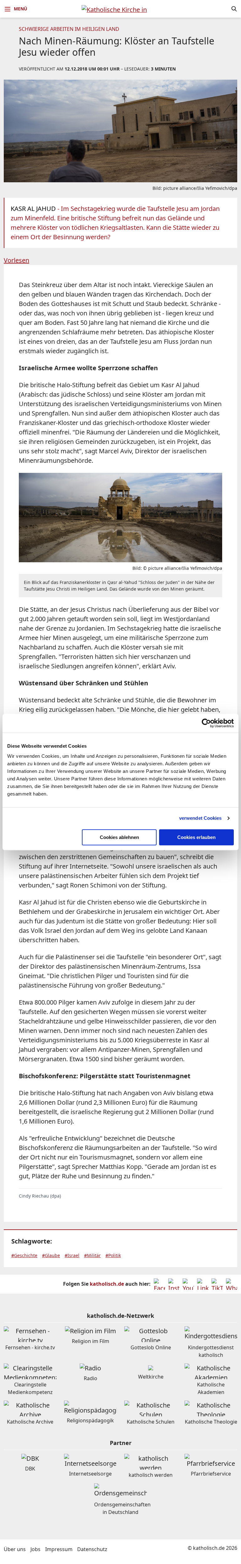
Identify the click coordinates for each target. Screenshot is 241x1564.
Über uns (15, 1549)
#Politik (113, 1255)
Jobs (35, 1549)
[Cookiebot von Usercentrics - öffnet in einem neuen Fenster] (206, 723)
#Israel (72, 1255)
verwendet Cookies (200, 818)
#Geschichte (24, 1255)
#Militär (92, 1255)
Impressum (58, 1549)
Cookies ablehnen (119, 837)
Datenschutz (92, 1549)
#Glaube (51, 1255)
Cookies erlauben (196, 837)
